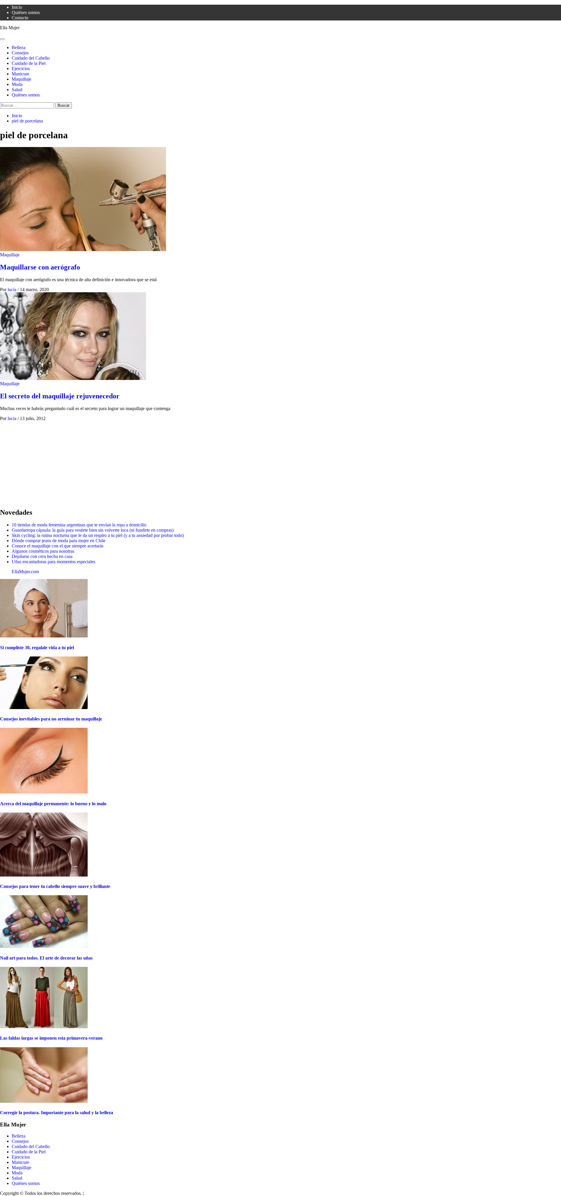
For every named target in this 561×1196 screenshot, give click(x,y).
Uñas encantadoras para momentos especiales (53, 561)
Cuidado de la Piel (29, 63)
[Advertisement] (175, 462)
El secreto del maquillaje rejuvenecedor (60, 396)
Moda (17, 84)
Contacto (20, 17)
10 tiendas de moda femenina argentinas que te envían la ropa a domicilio (79, 524)
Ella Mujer (10, 27)
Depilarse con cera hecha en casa (42, 556)
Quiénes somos (26, 12)
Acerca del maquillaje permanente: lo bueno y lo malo (53, 803)
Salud (17, 89)
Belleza (18, 47)
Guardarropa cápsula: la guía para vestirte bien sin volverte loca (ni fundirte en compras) (93, 530)
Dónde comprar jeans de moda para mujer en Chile (58, 540)
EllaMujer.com (25, 571)
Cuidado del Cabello (31, 58)
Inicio (17, 7)
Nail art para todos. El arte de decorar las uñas (46, 957)
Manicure (20, 73)
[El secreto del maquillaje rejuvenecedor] (73, 378)
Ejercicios (21, 68)
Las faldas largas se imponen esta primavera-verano (51, 1038)
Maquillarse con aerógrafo (40, 267)
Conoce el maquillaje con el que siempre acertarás (57, 545)
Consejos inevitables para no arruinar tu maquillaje (51, 718)
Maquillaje (21, 79)
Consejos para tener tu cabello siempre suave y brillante (55, 886)
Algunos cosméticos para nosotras (43, 551)
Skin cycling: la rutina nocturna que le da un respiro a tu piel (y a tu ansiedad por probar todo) (98, 535)
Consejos (20, 52)
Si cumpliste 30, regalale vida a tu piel (37, 647)
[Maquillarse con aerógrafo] (83, 249)
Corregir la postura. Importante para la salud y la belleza (56, 1112)
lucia (13, 289)
